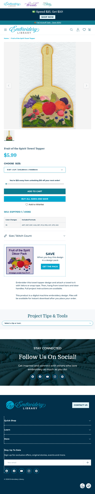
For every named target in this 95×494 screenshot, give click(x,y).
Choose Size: (12, 163)
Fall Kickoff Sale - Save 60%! (49, 22)
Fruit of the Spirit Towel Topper (23, 38)
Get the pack (50, 266)
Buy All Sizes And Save (34, 199)
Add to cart (34, 191)
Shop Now (47, 17)
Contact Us (80, 405)
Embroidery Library (17, 479)
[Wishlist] (84, 29)
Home (6, 38)
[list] (47, 85)
